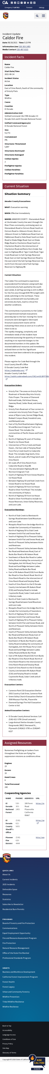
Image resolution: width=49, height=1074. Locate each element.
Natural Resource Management (16, 948)
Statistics (7, 899)
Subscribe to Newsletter (13, 904)
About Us (6, 874)
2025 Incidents (9, 884)
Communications (10, 928)
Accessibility (7, 1030)
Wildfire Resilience (10, 1006)
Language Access (9, 1035)
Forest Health (9, 982)
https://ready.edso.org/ (16, 370)
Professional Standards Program (17, 958)
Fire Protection (9, 943)
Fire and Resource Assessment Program (20, 938)
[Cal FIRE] (7, 858)
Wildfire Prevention (11, 996)
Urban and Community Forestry (16, 991)
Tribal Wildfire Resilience (13, 1001)
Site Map (6, 1048)
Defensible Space (10, 889)
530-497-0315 (22, 49)
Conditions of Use (9, 1039)
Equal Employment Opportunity (16, 933)
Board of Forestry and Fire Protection (19, 923)
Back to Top (7, 1026)
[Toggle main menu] (43, 16)
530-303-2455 (24, 46)
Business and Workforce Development (19, 972)
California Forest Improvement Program (20, 977)
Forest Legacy (8, 987)
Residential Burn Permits (13, 909)
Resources (7, 894)
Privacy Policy (8, 1044)
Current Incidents (10, 879)
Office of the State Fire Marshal (16, 953)
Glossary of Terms (9, 1053)
